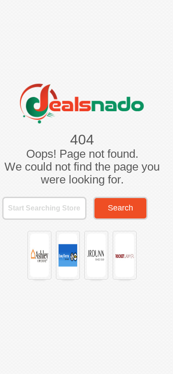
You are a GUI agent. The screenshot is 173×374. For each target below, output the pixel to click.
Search (120, 207)
